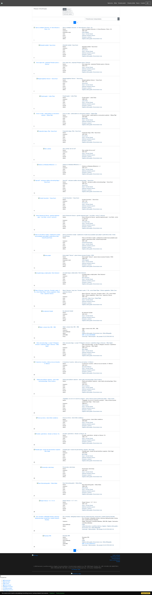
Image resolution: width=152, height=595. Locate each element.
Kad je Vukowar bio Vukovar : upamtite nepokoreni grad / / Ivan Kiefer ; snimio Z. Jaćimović (84, 215)
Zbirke (115, 3)
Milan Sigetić (85, 349)
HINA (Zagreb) (85, 32)
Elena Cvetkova (85, 386)
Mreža (68, 9)
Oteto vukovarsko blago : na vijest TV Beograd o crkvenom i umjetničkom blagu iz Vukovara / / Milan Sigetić (88, 343)
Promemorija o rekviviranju (69, 467)
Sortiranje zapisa (67, 14)
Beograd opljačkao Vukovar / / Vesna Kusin (73, 78)
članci (83, 34)
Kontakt (118, 561)
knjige (83, 331)
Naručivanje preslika (115, 556)
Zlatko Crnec (91, 298)
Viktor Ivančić (85, 405)
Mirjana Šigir (85, 118)
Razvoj (137, 3)
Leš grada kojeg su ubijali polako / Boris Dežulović (74, 273)
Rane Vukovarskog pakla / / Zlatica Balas (72, 483)
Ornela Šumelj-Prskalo (87, 242)
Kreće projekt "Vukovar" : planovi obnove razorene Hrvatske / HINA (78, 255)
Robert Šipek (98, 298)
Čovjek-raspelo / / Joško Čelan (70, 96)
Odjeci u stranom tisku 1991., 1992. (71, 327)
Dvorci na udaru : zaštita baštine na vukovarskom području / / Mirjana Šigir (80, 113)
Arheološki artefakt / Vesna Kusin (70, 45)
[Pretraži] (118, 18)
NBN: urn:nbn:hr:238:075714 (88, 543)
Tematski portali (121, 3)
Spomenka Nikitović (86, 366)
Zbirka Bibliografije (107, 333)
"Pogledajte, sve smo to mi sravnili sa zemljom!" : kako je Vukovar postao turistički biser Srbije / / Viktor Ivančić (88, 398)
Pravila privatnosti (116, 558)
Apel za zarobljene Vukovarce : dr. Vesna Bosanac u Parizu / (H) (77, 27)
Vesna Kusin (85, 49)
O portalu (143, 3)
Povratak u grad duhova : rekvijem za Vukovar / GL (74, 433)
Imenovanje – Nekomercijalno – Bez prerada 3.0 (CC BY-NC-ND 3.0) (98, 336)
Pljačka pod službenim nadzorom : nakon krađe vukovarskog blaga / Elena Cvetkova (82, 379)
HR (148, 3)
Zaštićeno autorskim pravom (88, 35)
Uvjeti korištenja (116, 555)
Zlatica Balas (85, 488)
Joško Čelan (85, 100)
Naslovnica (110, 3)
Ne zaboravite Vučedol (68, 311)
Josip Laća (84, 298)
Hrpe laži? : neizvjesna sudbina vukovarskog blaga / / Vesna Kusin (78, 180)
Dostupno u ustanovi (87, 37)
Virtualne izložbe (131, 3)
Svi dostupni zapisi (76, 569)
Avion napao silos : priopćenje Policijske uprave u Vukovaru (76, 62)
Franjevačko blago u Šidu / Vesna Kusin (72, 131)
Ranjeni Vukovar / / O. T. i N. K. (70, 500)
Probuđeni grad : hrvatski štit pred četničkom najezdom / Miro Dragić (78, 449)
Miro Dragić (84, 454)
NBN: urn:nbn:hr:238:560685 (88, 335)
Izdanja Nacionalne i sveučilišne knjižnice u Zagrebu (94, 526)
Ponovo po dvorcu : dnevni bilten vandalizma (73, 417)
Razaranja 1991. (66, 535)
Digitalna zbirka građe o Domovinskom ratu (92, 38)
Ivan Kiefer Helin (86, 222)
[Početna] (2, 3)
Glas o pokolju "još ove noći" (69, 148)
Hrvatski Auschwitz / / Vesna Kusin (71, 198)
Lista (64, 9)
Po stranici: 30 (67, 11)
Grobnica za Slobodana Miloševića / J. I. (72, 164)
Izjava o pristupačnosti (115, 560)
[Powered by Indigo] (76, 573)
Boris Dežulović (85, 277)
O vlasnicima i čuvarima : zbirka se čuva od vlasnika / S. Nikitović (78, 362)
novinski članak (89, 34)
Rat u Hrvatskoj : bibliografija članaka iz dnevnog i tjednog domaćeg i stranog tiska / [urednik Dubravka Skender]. (89, 516)
